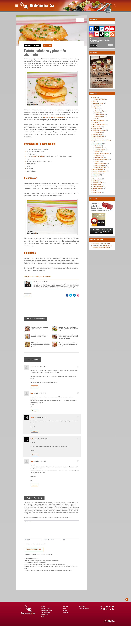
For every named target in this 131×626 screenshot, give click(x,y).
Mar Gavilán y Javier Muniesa (32, 45)
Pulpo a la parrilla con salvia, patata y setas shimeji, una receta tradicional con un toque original (68, 336)
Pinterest (106, 28)
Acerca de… (65, 606)
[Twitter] (104, 606)
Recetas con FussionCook (101, 163)
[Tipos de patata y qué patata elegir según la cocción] (27, 329)
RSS (112, 34)
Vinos (96, 118)
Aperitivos (97, 146)
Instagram (91, 34)
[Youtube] (113, 606)
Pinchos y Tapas (47, 45)
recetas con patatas (45, 276)
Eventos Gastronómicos (98, 120)
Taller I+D (95, 177)
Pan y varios (98, 155)
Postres (97, 161)
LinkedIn (101, 28)
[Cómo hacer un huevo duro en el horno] (78, 20)
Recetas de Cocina (97, 144)
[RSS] (113, 609)
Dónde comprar (96, 105)
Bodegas (97, 109)
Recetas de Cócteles (100, 99)
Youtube (112, 28)
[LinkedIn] (107, 606)
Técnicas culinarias (97, 179)
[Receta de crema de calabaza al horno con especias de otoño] (27, 337)
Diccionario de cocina (98, 103)
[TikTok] (107, 609)
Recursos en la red (97, 173)
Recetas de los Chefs (98, 169)
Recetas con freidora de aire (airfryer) (102, 140)
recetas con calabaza (33, 276)
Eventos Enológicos (99, 114)
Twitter (96, 28)
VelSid (32, 417)
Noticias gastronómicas (98, 136)
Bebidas (94, 97)
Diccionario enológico (100, 111)
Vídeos (94, 190)
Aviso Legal (82, 606)
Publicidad (65, 612)
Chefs (94, 101)
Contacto (65, 610)
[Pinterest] (110, 606)
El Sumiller (97, 112)
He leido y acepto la (36, 544)
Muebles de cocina (97, 134)
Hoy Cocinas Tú (96, 126)
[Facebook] (101, 606)
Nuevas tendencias (97, 138)
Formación (95, 122)
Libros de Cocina (97, 128)
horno (25, 276)
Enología (95, 107)
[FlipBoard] (104, 609)
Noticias (43, 606)
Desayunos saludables (100, 149)
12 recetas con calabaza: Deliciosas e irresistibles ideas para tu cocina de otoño (68, 344)
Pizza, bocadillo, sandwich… (101, 159)
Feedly (106, 34)
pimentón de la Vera (38, 156)
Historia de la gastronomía (99, 124)
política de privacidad (41, 544)
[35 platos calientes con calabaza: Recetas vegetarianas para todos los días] (55, 329)
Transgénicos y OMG (97, 182)
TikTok (101, 34)
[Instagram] (101, 609)
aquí (70, 570)
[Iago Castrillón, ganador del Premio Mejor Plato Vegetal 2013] (82, 20)
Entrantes (97, 151)
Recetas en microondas (100, 167)
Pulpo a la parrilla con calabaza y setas (53, 117)
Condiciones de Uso (84, 608)
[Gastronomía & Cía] (37, 5)
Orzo (109, 243)
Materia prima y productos (99, 130)
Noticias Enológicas (99, 116)
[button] (16, 5)
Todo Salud (95, 181)
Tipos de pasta (98, 132)
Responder (34, 386)
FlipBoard (96, 34)
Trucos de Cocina (97, 184)
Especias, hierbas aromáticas (102, 153)
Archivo (64, 608)
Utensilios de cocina (97, 188)
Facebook (91, 28)
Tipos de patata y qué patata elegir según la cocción (40, 327)
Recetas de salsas (99, 165)
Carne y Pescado (99, 147)
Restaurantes (96, 175)
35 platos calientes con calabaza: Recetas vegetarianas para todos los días (68, 328)
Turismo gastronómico (98, 186)
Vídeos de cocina (97, 192)
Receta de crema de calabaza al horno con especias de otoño (39, 335)
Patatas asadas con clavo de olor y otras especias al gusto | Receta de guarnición (40, 344)
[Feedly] (110, 609)
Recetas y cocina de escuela (99, 171)
